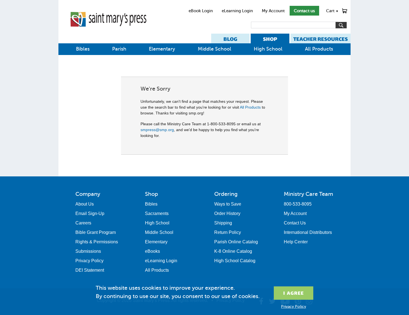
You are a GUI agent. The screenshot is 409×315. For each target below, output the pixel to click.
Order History (227, 213)
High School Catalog (234, 260)
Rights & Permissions (96, 241)
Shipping (223, 223)
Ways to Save (227, 204)
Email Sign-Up (89, 213)
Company (87, 194)
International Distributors (308, 232)
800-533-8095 (298, 204)
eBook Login (201, 10)
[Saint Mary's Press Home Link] (108, 31)
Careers (83, 223)
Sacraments (157, 213)
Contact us (304, 10)
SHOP (270, 39)
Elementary (162, 49)
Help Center (296, 241)
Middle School (214, 49)
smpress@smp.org (157, 130)
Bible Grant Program (95, 232)
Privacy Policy (89, 260)
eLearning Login (237, 10)
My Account (273, 10)
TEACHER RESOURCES (320, 39)
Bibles (83, 49)
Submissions (88, 251)
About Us (84, 204)
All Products (319, 49)
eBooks (152, 251)
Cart (332, 10)
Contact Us (295, 223)
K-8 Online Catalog (233, 251)
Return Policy (227, 232)
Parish (119, 49)
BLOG (230, 39)
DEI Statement (89, 270)
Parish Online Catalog (236, 241)
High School (268, 49)
